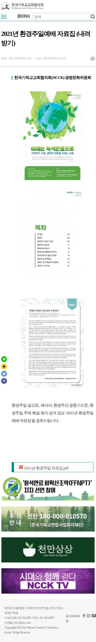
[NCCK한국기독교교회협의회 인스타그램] (88, 616)
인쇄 (92, 58)
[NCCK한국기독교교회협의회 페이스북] (84, 616)
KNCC (22, 6)
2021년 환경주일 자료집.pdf (45, 468)
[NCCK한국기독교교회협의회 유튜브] (94, 616)
